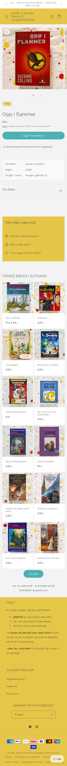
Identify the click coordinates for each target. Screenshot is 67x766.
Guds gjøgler (12, 365)
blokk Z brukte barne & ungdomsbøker (33, 753)
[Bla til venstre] (26, 95)
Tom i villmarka (13, 318)
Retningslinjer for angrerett (27, 757)
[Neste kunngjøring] (61, 4)
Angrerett (12, 686)
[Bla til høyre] (40, 95)
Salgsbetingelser (16, 678)
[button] (6, 16)
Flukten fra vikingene (47, 508)
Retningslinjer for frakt (32, 762)
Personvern (13, 693)
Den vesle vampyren (16, 558)
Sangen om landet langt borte (17, 509)
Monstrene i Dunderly (47, 365)
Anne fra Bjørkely (45, 461)
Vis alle (33, 573)
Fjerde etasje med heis (48, 558)
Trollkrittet (42, 318)
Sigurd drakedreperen (16, 461)
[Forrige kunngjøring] (6, 4)
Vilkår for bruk (12, 762)
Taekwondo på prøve (16, 412)
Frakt (4, 126)
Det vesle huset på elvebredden (46, 413)
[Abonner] (51, 714)
